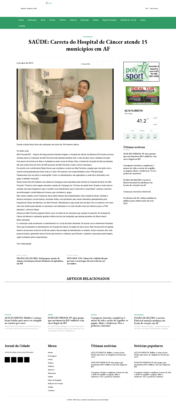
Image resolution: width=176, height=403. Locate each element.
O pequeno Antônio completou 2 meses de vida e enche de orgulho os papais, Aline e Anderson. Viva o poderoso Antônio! (109, 321)
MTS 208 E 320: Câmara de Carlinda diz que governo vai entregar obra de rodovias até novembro (87, 261)
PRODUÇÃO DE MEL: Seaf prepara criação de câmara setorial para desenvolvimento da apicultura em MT (40, 261)
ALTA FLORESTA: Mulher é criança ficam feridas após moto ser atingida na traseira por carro (23, 320)
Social (94, 315)
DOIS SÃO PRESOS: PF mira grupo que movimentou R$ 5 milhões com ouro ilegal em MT (140, 156)
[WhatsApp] (111, 63)
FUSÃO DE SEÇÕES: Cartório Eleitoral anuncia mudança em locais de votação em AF (138, 182)
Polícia (8, 315)
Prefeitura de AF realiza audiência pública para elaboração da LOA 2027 (139, 201)
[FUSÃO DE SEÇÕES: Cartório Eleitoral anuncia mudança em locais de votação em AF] (152, 299)
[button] (157, 23)
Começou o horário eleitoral (137, 191)
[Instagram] (13, 359)
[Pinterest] (105, 63)
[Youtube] (26, 359)
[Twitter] (100, 63)
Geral (50, 315)
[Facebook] (94, 63)
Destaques (88, 37)
